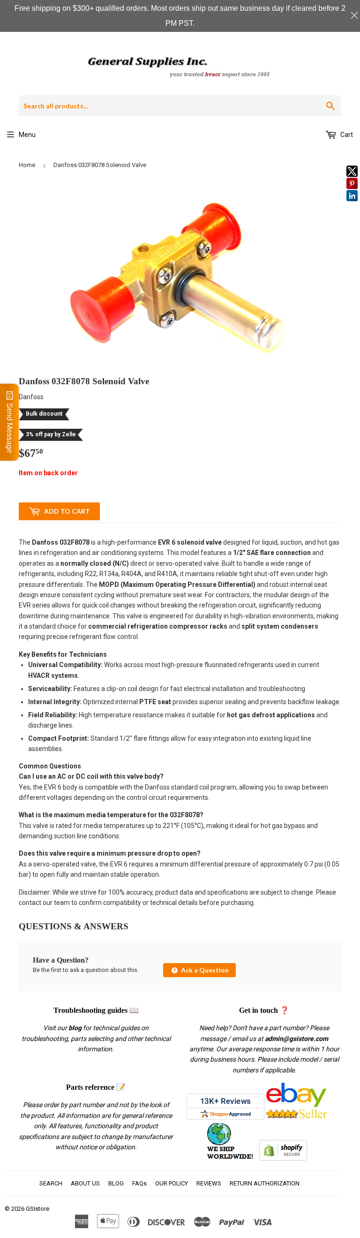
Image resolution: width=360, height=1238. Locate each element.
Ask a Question (204, 970)
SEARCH (50, 1183)
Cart (346, 134)
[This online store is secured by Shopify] (283, 1158)
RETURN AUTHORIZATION (265, 1183)
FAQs (139, 1183)
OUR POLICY (171, 1183)
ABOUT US (85, 1183)
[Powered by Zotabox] (352, 205)
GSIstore (37, 1208)
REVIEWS (208, 1183)
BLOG (116, 1183)
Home (27, 164)
